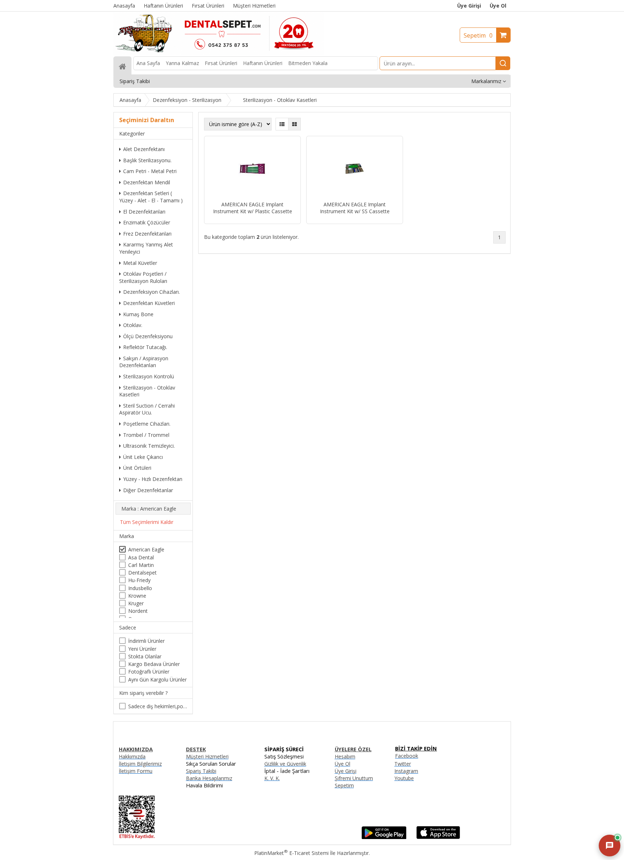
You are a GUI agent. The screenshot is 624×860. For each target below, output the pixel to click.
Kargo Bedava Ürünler (154, 664)
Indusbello (140, 588)
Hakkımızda (132, 756)
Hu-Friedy (139, 580)
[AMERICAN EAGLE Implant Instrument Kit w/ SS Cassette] (354, 169)
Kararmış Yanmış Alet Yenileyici (146, 248)
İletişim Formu (135, 770)
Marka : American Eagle (148, 508)
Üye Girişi (469, 5)
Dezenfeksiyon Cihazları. (151, 291)
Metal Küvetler (140, 262)
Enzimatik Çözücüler (146, 222)
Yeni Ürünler (142, 648)
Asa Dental (141, 557)
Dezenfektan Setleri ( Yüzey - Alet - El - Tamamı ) (151, 197)
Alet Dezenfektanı (144, 149)
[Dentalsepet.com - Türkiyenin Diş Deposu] (218, 53)
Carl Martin (141, 565)
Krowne (137, 595)
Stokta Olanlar (144, 656)
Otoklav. (132, 325)
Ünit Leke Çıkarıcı (143, 456)
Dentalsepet (142, 572)
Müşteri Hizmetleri (207, 756)
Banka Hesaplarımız (209, 778)
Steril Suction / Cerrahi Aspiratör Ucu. (147, 409)
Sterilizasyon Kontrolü (148, 376)
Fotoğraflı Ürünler (148, 671)
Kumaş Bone (138, 314)
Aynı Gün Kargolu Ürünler (157, 679)
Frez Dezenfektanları (147, 233)
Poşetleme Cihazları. (146, 423)
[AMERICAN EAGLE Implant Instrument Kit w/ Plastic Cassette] (252, 169)
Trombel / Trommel (146, 434)
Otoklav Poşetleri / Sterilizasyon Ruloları (143, 277)
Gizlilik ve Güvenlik (285, 763)
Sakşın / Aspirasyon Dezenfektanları (143, 362)
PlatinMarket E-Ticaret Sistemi (291, 853)
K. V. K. (272, 778)
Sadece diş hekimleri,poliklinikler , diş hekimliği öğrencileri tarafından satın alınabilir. (157, 706)
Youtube (404, 778)
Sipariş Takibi (201, 770)
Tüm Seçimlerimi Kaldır (146, 522)
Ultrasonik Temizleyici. (149, 445)
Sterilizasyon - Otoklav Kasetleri (147, 391)
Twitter (402, 763)
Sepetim (478, 35)
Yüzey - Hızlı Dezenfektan (152, 479)
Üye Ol (498, 5)
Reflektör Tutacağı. (145, 347)
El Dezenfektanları (144, 211)
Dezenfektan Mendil (146, 182)
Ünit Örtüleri (137, 467)
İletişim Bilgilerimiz (140, 763)
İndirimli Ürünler (146, 640)
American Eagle (146, 549)
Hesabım (345, 756)
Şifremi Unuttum (354, 778)
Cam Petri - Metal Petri (150, 171)
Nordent (138, 610)
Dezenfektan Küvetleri (149, 303)
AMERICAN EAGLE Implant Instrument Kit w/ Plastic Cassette (252, 208)
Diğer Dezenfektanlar (148, 490)
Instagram (406, 770)
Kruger (136, 603)
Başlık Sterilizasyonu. (147, 160)
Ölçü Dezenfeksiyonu (148, 336)
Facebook (406, 755)
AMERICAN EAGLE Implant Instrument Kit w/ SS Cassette (355, 208)
